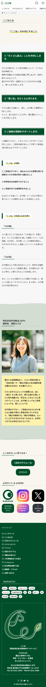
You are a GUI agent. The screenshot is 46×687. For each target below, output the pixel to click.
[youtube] (24, 681)
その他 (32, 588)
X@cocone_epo (38, 508)
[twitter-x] (18, 681)
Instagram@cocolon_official (23, 508)
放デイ (35, 592)
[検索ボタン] (37, 3)
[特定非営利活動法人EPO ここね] (6, 3)
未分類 (5, 596)
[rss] (27, 681)
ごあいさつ (22, 588)
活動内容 (13, 596)
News (5, 588)
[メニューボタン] (43, 3)
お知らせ (13, 588)
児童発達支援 (16, 592)
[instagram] (21, 681)
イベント (6, 592)
